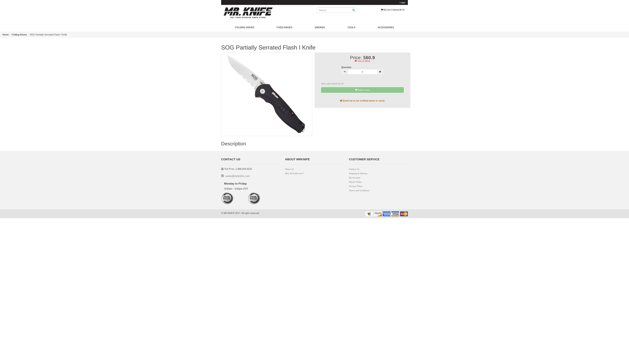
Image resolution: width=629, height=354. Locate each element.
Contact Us (354, 169)
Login (402, 2)
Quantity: (346, 67)
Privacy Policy (356, 186)
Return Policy (355, 182)
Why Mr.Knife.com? (294, 173)
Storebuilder (248, 12)
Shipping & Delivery (358, 173)
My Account (354, 178)
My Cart (394, 10)
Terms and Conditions (359, 190)
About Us (289, 169)
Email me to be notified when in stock (363, 100)
